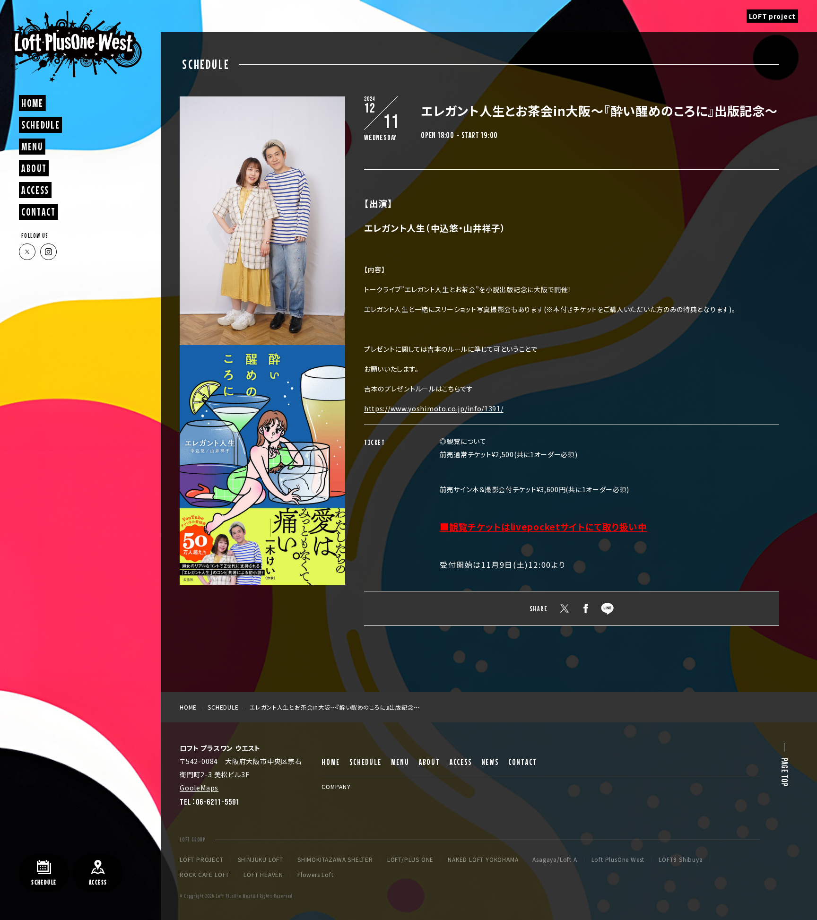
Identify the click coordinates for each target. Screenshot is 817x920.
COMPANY (336, 786)
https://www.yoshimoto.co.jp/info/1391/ (434, 408)
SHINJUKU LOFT (260, 859)
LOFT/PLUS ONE (410, 859)
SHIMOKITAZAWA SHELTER (335, 859)
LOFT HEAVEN (263, 874)
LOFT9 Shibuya (681, 859)
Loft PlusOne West (618, 859)
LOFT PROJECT (202, 859)
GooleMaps (199, 787)
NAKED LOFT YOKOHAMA (483, 859)
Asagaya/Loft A (554, 859)
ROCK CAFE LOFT (204, 874)
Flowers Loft (315, 874)
